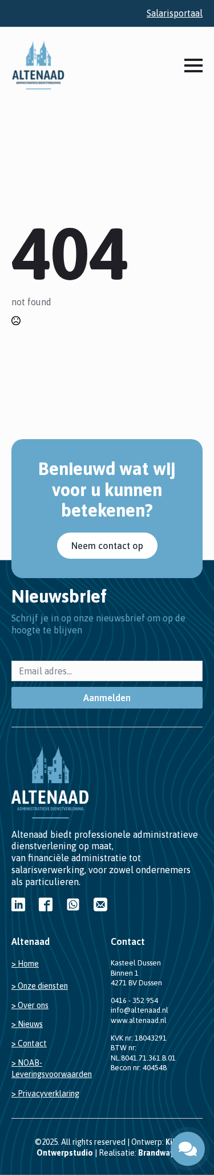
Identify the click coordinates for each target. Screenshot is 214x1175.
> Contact (29, 1043)
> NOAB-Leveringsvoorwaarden (51, 1068)
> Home (25, 963)
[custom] (18, 904)
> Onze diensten (39, 985)
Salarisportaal (175, 13)
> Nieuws (27, 1024)
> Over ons (30, 1005)
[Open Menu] (193, 65)
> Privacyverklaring (45, 1093)
